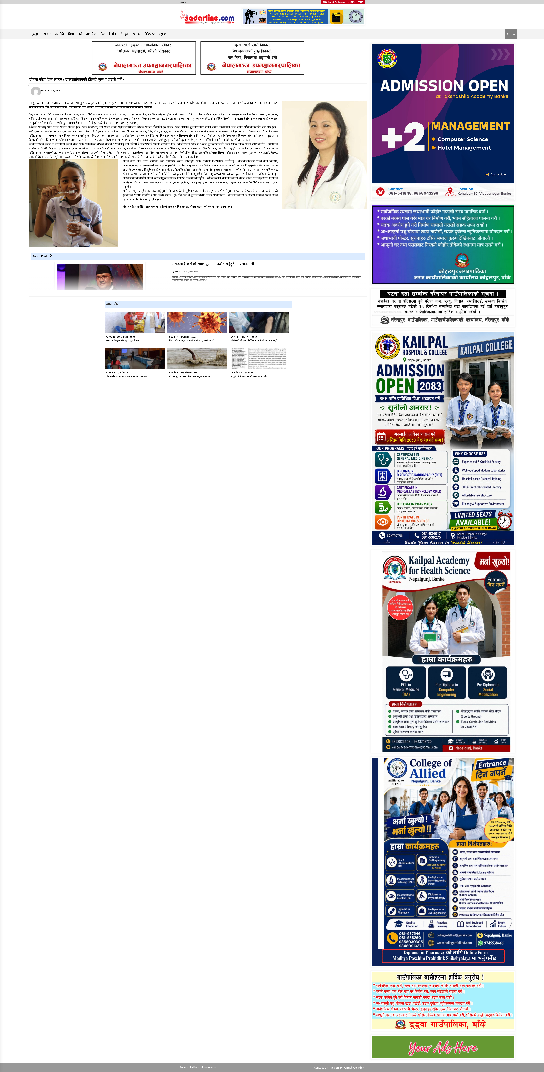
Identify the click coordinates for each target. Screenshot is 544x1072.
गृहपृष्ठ (34, 34)
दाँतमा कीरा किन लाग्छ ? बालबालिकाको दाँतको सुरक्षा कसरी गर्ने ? (76, 79)
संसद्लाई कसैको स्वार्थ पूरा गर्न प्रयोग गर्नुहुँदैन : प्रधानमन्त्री (213, 264)
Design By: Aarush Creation (347, 1068)
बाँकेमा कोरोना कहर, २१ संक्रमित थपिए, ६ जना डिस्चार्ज (191, 340)
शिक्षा (71, 34)
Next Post (40, 256)
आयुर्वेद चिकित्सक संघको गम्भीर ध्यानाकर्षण (249, 376)
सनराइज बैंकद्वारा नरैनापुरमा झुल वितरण (122, 340)
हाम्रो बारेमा (182, 2)
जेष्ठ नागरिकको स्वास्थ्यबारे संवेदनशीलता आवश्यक (127, 376)
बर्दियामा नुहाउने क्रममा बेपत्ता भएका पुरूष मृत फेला (189, 376)
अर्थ (80, 34)
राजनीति (59, 34)
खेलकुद (124, 34)
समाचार (46, 34)
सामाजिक (91, 34)
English (162, 34)
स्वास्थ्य (136, 34)
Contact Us (321, 1068)
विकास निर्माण (108, 34)
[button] (508, 34)
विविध (147, 34)
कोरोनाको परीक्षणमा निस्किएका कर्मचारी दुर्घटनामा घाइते (254, 340)
